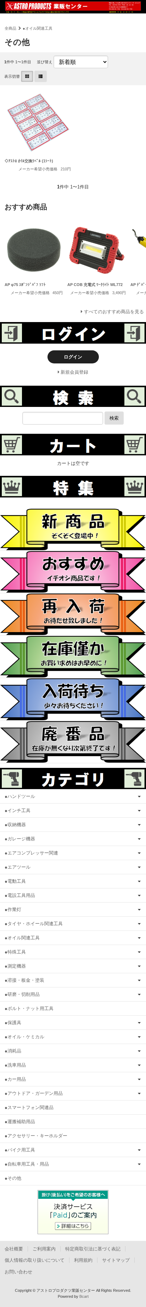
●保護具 (13, 1022)
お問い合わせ (18, 1271)
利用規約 (83, 1260)
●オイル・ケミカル (24, 1036)
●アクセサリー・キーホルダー (36, 1135)
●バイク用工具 (20, 1150)
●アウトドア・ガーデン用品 (34, 1093)
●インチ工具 (17, 810)
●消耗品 (13, 1051)
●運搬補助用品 (20, 1121)
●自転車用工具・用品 (27, 1164)
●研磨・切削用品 (22, 994)
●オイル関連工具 (37, 28)
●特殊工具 (15, 952)
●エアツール (17, 867)
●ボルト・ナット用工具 (29, 1008)
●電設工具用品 (20, 895)
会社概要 (14, 1248)
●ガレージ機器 (20, 838)
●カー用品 (15, 1079)
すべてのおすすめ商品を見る (114, 311)
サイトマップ (116, 1260)
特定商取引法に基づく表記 (92, 1248)
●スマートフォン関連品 (29, 1107)
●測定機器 (15, 966)
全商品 (10, 28)
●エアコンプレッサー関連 (31, 853)
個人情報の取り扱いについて (34, 1260)
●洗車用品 (15, 1065)
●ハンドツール (20, 796)
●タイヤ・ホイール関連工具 (34, 923)
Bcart (84, 1296)
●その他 (13, 1178)
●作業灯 (13, 909)
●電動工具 (15, 881)
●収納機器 (15, 824)
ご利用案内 (44, 1248)
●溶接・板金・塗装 (24, 980)
